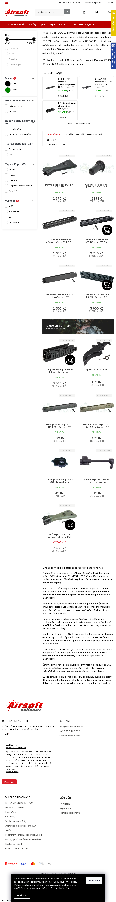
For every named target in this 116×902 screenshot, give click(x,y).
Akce (11, 53)
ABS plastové (15, 106)
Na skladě (14, 48)
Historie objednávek (70, 812)
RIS (10, 154)
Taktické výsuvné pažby (20, 134)
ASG (11, 206)
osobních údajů (12, 772)
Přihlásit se (9, 782)
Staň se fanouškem (69, 735)
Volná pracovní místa (16, 848)
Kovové (12, 111)
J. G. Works (14, 211)
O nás (8, 830)
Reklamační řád (13, 843)
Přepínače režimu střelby (20, 185)
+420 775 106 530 (69, 731)
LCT (11, 217)
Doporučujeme (15, 64)
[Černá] (8, 84)
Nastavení (22, 895)
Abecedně (51, 140)
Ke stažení (10, 812)
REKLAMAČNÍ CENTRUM (69, 2)
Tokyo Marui (15, 222)
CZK (97, 12)
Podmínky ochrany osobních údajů (23, 834)
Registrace (65, 808)
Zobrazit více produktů (76, 123)
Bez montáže (15, 149)
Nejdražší (80, 134)
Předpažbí (14, 180)
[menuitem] (14, 24)
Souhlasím (94, 880)
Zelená (14, 90)
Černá (13, 83)
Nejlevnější (68, 134)
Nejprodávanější (94, 134)
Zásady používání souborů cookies (23, 839)
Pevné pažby (15, 129)
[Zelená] (8, 90)
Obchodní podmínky (16, 821)
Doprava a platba (93, 2)
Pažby (12, 175)
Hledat (67, 11)
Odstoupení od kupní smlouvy (20, 825)
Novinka (13, 59)
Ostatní (12, 169)
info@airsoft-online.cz (71, 726)
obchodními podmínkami (16, 747)
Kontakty (10, 816)
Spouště (13, 191)
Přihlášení (64, 803)
